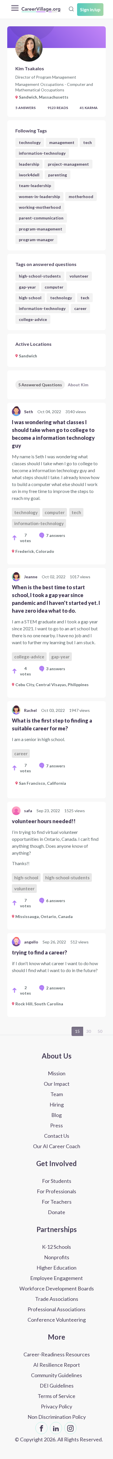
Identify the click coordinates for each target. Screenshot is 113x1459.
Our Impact (57, 1084)
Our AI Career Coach (56, 1146)
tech (87, 142)
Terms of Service (56, 1396)
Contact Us (56, 1136)
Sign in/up (90, 9)
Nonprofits (56, 1257)
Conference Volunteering (57, 1319)
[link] (56, 483)
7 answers (55, 535)
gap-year (27, 287)
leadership (29, 164)
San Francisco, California (42, 783)
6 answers (55, 900)
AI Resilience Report (56, 1365)
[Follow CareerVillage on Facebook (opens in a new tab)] (41, 1428)
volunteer (79, 276)
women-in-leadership (39, 196)
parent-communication (41, 217)
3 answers (55, 668)
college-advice (33, 319)
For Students (56, 1181)
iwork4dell (29, 174)
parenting (57, 174)
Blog (56, 1115)
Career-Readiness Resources (56, 1354)
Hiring (57, 1104)
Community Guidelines (56, 1375)
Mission (56, 1073)
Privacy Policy (56, 1406)
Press (56, 1125)
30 (88, 1031)
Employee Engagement (56, 1278)
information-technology (42, 153)
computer (54, 287)
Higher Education (56, 1267)
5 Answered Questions (40, 384)
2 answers (55, 987)
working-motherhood (40, 207)
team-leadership (35, 185)
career (80, 308)
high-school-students (40, 276)
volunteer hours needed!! (44, 821)
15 (77, 1031)
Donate (56, 1212)
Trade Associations (56, 1299)
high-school (30, 297)
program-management (40, 228)
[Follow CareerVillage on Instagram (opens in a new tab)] (70, 1428)
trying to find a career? (39, 952)
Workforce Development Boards (56, 1288)
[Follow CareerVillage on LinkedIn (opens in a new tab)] (56, 1428)
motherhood (81, 196)
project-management (68, 164)
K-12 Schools (56, 1247)
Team (56, 1094)
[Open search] (71, 9)
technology (30, 142)
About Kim (78, 384)
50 (100, 1031)
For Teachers (57, 1201)
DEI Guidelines (57, 1385)
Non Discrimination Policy (57, 1417)
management (61, 142)
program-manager (36, 239)
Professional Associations (56, 1309)
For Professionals (56, 1191)
